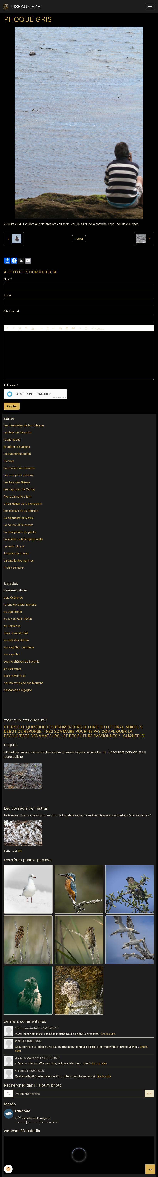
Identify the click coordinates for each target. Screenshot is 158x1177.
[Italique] (13, 328)
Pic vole (9, 461)
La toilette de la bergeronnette (23, 539)
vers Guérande (13, 597)
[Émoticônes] (86, 328)
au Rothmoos (12, 626)
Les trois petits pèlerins (18, 475)
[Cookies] (8, 1169)
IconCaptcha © (59, 398)
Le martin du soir (14, 546)
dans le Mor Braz (14, 675)
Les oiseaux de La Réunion (21, 510)
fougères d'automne (17, 446)
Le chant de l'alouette (18, 432)
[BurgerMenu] (150, 6)
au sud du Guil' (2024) (18, 618)
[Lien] (54, 328)
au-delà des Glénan (16, 640)
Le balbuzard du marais (19, 517)
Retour (79, 238)
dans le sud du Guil (16, 633)
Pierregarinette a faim (17, 496)
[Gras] (7, 328)
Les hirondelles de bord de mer (24, 425)
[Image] (67, 328)
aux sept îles (12, 654)
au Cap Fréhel (13, 611)
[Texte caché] (60, 328)
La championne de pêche (20, 532)
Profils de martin (14, 567)
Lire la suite (108, 1033)
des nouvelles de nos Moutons (23, 682)
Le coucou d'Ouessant (18, 525)
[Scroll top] (150, 1169)
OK (149, 1094)
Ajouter (11, 406)
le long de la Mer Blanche (20, 604)
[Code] (79, 328)
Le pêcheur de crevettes (20, 468)
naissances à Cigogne (18, 690)
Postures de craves (16, 553)
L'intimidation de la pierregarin (23, 503)
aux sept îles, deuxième (19, 647)
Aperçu (99, 328)
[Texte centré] (48, 328)
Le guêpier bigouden (17, 453)
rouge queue (12, 439)
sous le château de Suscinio (22, 661)
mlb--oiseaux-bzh (28, 1028)
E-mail (7, 295)
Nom (7, 279)
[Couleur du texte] (34, 328)
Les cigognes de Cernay (19, 489)
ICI (104, 752)
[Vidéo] (73, 328)
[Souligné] (20, 328)
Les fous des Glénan (17, 482)
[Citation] (41, 328)
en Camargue (13, 668)
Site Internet (11, 311)
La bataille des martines (19, 560)
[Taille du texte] (26, 328)
